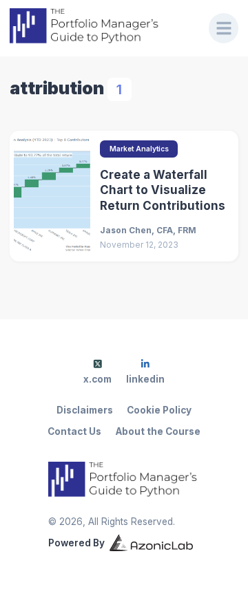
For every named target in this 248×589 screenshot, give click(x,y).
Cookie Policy (159, 410)
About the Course (158, 431)
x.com (97, 379)
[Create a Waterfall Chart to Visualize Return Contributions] (52, 196)
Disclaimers (84, 410)
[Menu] (224, 28)
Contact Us (74, 431)
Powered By (76, 542)
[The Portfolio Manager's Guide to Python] (100, 28)
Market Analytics (139, 148)
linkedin (145, 379)
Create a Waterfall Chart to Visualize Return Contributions (162, 190)
